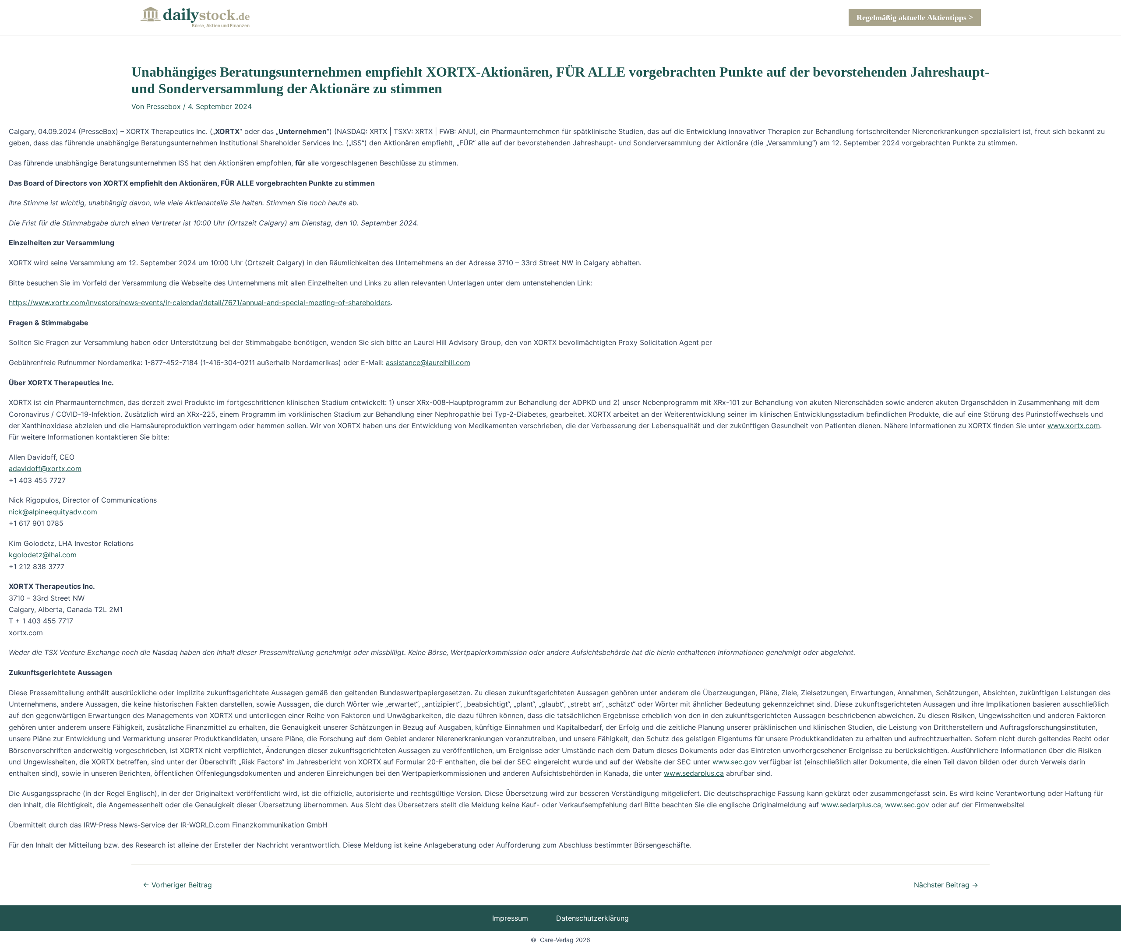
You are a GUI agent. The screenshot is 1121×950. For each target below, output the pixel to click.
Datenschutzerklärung (592, 918)
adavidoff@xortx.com (45, 468)
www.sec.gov (734, 761)
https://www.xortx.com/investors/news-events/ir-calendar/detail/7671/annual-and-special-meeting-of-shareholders (200, 302)
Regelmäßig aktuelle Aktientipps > (915, 17)
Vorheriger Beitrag (177, 884)
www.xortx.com (1073, 425)
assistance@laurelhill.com (428, 362)
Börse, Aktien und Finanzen (221, 25)
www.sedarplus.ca (694, 773)
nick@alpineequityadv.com (53, 511)
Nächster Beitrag (946, 884)
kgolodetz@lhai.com (43, 554)
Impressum (510, 918)
